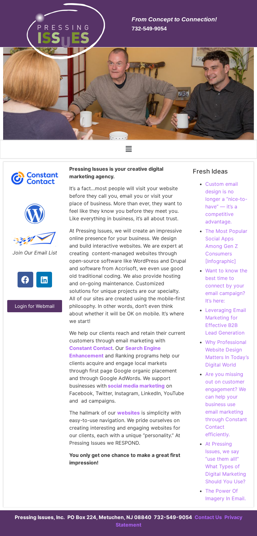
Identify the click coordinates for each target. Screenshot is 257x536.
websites (128, 413)
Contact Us (209, 517)
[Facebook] (25, 279)
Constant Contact (91, 348)
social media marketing (136, 386)
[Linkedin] (44, 279)
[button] (128, 149)
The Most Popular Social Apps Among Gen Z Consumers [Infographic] (226, 246)
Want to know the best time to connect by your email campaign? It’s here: (226, 285)
